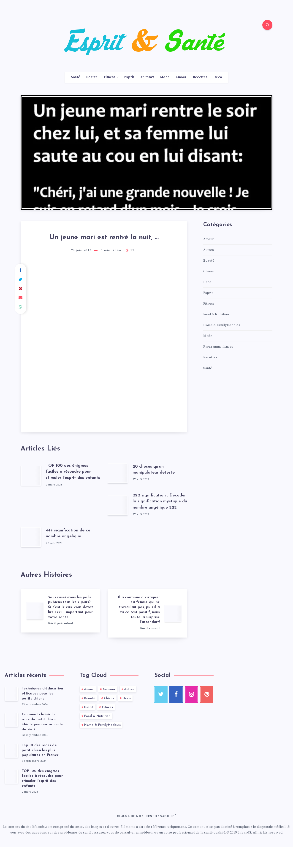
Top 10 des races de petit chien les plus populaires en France (40, 750)
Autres (208, 250)
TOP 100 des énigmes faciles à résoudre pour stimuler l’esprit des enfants (73, 472)
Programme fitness (218, 347)
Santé (75, 77)
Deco (217, 77)
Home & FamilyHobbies (221, 325)
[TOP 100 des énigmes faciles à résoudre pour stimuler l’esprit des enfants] (11, 776)
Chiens (208, 271)
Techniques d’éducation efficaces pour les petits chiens (42, 693)
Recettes (200, 77)
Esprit (129, 77)
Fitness (109, 77)
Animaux (147, 77)
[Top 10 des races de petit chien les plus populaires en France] (11, 750)
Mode (165, 77)
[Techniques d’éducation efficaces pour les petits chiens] (11, 693)
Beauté (92, 77)
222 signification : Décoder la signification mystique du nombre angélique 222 (160, 501)
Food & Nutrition (216, 314)
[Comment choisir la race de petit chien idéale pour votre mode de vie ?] (11, 719)
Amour (181, 77)
